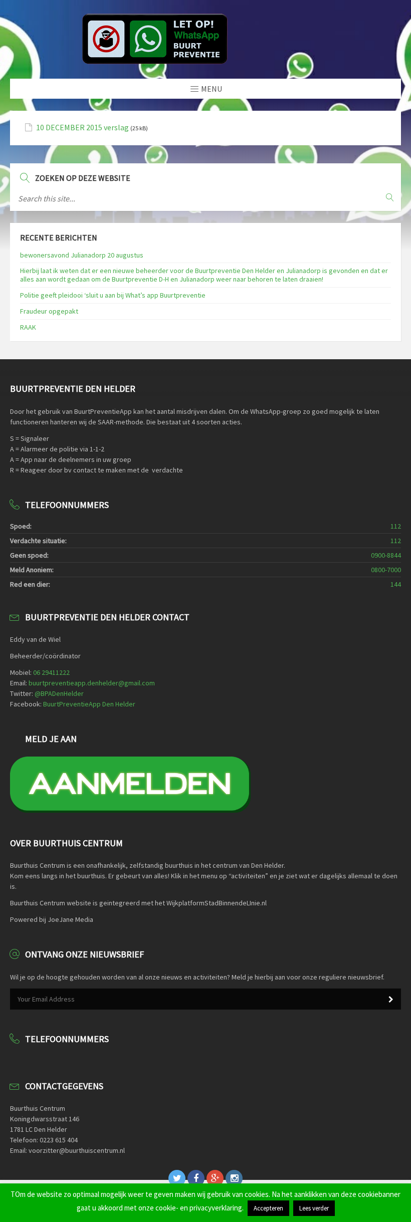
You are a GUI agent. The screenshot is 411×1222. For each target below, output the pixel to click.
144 (395, 584)
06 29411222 (51, 672)
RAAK (28, 327)
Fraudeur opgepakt (49, 311)
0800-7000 (386, 569)
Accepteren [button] (268, 1208)
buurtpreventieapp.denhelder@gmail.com (92, 682)
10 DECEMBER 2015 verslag (82, 127)
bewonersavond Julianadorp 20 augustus (81, 255)
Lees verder (314, 1208)
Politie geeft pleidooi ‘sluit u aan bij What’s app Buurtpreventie (113, 295)
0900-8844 (386, 555)
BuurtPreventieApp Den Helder (89, 703)
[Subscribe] (390, 999)
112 (395, 526)
